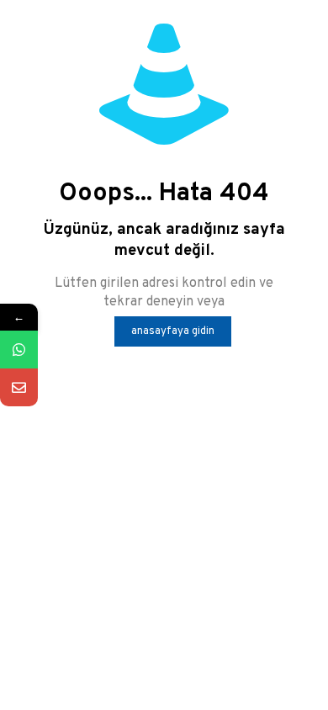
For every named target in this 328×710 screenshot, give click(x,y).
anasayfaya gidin (172, 331)
